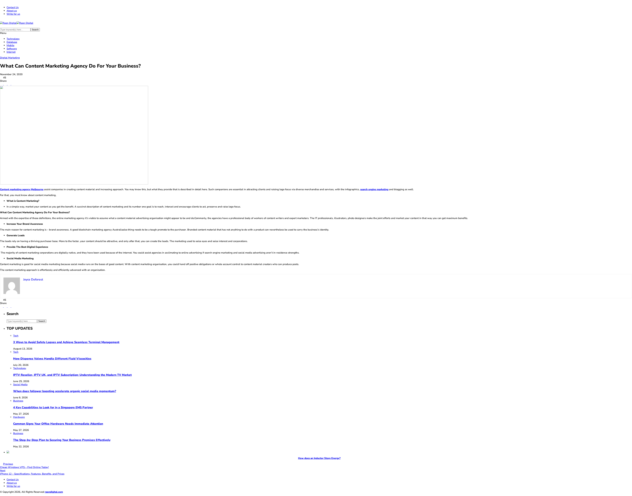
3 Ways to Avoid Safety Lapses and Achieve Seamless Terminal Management (66, 342)
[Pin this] (12, 84)
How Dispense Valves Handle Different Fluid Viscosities (52, 359)
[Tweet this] (5, 84)
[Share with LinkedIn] (9, 84)
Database (12, 42)
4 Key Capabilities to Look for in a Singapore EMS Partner (53, 407)
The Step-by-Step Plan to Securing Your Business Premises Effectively (61, 440)
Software (12, 48)
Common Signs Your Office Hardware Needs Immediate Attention (58, 424)
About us (12, 10)
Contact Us (13, 7)
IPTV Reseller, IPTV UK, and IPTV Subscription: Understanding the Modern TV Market (72, 375)
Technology (13, 38)
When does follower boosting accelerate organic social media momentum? (64, 391)
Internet (11, 52)
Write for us (13, 14)
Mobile (10, 45)
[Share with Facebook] (1, 84)
